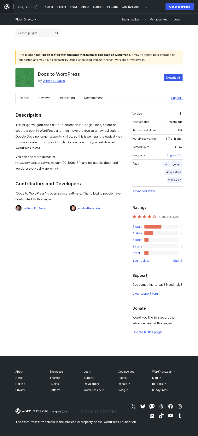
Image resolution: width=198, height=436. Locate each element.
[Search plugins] (56, 33)
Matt (156, 377)
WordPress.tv (94, 390)
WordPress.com (164, 371)
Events (122, 377)
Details (24, 98)
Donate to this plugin (147, 332)
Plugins (54, 383)
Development (93, 98)
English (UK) (59, 411)
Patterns (55, 390)
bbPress (159, 383)
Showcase (56, 371)
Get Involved (126, 371)
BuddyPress (161, 390)
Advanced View (143, 191)
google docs (173, 172)
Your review (140, 261)
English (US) (175, 155)
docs (167, 164)
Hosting (20, 383)
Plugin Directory (25, 19)
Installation (67, 98)
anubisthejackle (89, 208)
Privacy (20, 390)
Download (173, 77)
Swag (123, 390)
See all (178, 261)
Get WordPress (179, 6)
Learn (87, 371)
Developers (91, 383)
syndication (174, 179)
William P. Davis (54, 81)
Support (177, 98)
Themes (55, 377)
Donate (124, 383)
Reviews (44, 98)
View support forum (146, 293)
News (19, 377)
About (19, 371)
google (177, 164)
